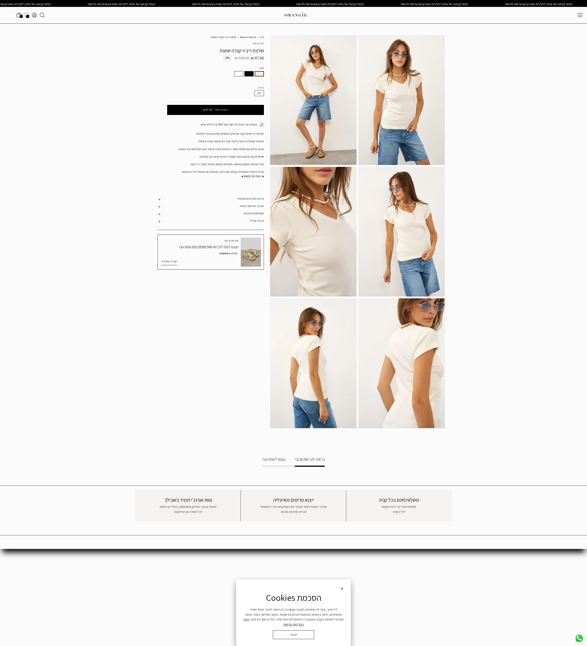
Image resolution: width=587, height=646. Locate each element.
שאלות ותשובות (435, 566)
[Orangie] (295, 15)
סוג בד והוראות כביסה (252, 206)
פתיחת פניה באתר (357, 566)
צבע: (261, 68)
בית (262, 37)
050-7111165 (351, 571)
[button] (42, 15)
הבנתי (293, 635)
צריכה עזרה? (256, 221)
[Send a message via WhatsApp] (579, 638)
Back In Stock (248, 37)
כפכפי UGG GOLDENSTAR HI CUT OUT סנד (208, 247)
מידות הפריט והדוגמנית (251, 199)
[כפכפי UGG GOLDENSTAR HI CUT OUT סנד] (251, 252)
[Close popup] (342, 589)
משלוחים (439, 572)
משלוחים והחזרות (254, 213)
